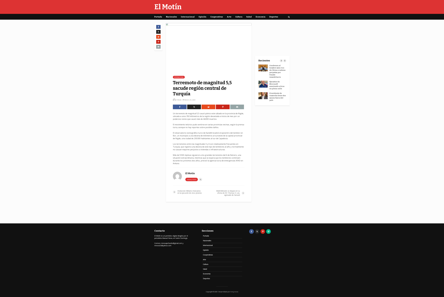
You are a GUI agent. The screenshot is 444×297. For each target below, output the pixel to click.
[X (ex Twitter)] (257, 231)
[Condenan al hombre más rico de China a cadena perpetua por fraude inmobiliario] (263, 68)
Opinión (202, 17)
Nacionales (171, 17)
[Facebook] (251, 231)
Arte (229, 17)
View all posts (191, 179)
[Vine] (268, 231)
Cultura (238, 17)
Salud (249, 17)
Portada (158, 17)
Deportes (273, 17)
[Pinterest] (263, 231)
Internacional (188, 17)
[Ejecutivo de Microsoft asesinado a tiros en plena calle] (263, 84)
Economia (260, 17)
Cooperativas (216, 17)
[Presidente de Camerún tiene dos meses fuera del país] (263, 96)
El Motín (168, 7)
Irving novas (234, 292)
